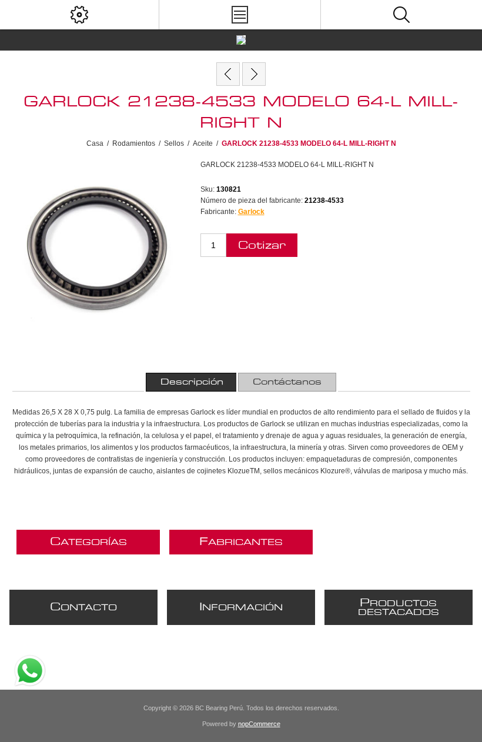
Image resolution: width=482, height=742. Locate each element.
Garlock (251, 212)
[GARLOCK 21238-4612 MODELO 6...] (254, 74)
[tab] (192, 382)
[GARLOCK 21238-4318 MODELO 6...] (228, 74)
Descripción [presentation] (191, 382)
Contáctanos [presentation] (287, 382)
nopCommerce (259, 723)
